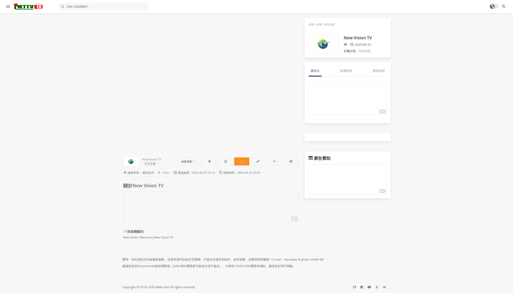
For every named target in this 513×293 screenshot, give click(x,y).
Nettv (166, 172)
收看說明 (346, 71)
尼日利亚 (329, 24)
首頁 (311, 24)
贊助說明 (379, 71)
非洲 (319, 24)
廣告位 (315, 71)
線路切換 (186, 161)
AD (294, 218)
